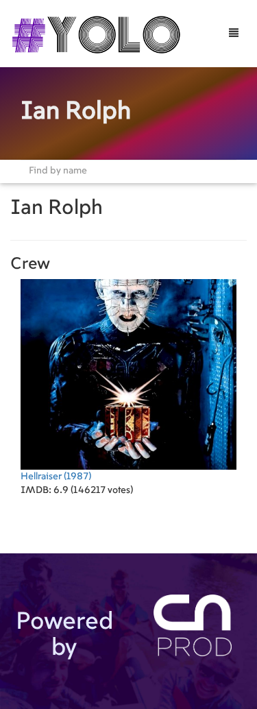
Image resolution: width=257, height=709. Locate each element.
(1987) (56, 476)
